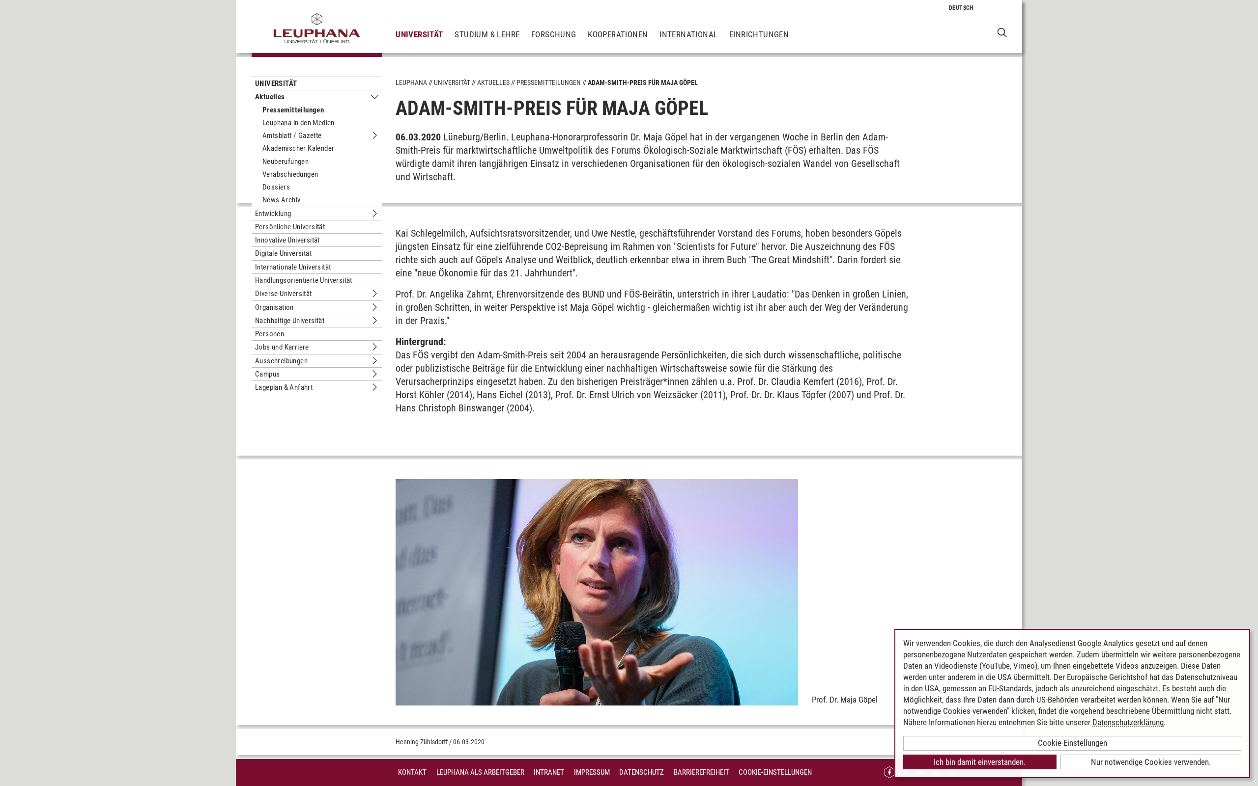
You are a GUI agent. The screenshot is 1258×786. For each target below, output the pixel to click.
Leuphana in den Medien (298, 122)
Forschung (553, 34)
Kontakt (412, 772)
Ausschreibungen (281, 360)
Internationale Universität (293, 267)
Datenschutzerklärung (1128, 722)
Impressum (592, 772)
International (688, 34)
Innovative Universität (287, 240)
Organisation (274, 307)
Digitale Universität (283, 253)
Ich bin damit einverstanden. (980, 762)
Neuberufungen (285, 161)
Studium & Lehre (487, 34)
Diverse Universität (283, 293)
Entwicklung (273, 213)
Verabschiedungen (290, 174)
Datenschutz (641, 772)
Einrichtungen (759, 34)
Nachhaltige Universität (289, 320)
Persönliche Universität (290, 226)
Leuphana (411, 82)
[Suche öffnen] (1002, 32)
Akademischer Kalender (298, 148)
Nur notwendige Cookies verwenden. (1151, 762)
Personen (269, 333)
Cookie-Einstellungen (775, 772)
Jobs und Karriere (282, 347)
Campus (267, 374)
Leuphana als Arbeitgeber (480, 772)
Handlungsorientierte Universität (303, 280)
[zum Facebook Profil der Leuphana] (889, 772)
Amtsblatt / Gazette (292, 135)
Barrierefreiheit (701, 772)
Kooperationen (618, 34)
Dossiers (276, 187)
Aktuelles (270, 96)
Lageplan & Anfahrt (284, 387)
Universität (419, 34)
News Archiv (281, 199)
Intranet (549, 772)
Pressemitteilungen (293, 110)
